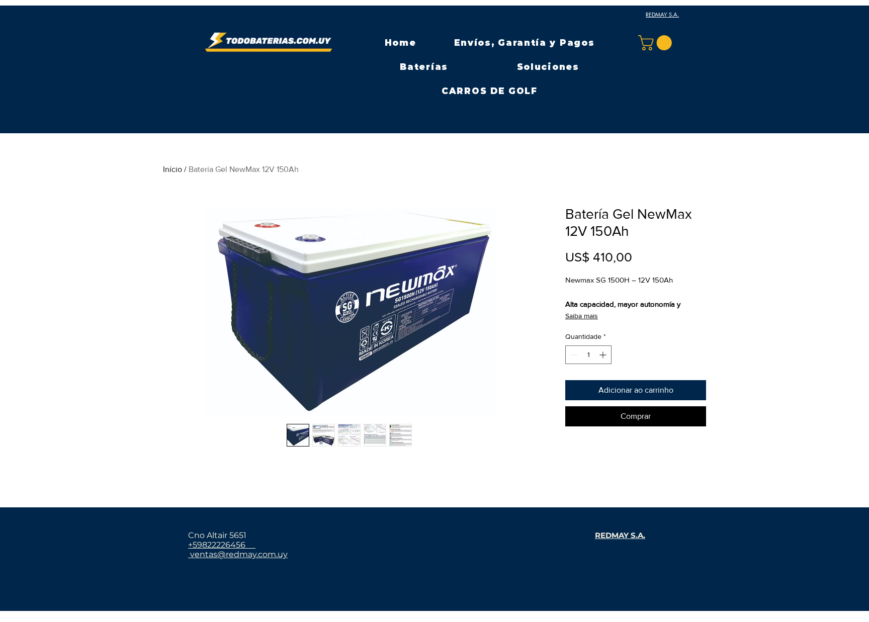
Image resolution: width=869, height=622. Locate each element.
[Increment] (603, 355)
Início (172, 169)
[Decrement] (573, 355)
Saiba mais (581, 316)
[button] (424, 67)
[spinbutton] (588, 355)
